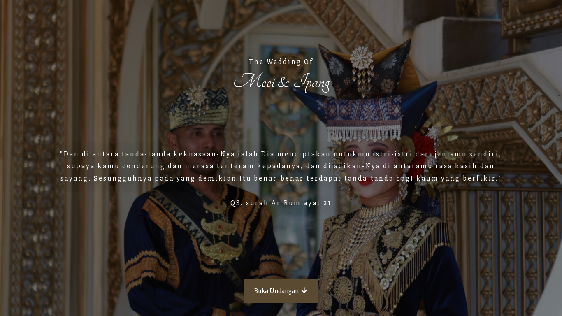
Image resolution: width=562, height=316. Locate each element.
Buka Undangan (277, 291)
